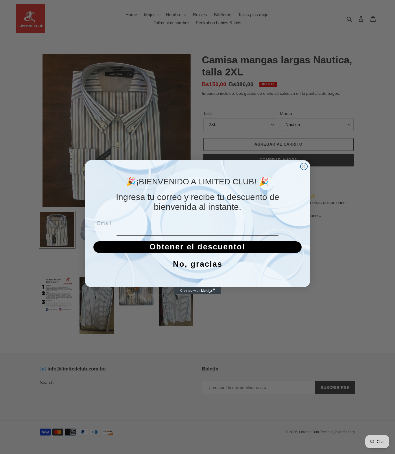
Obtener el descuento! (197, 246)
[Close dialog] (303, 166)
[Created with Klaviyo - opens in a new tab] (197, 290)
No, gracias (197, 264)
